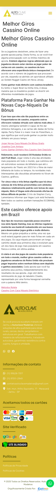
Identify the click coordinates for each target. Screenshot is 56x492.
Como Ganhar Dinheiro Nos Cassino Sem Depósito (26, 149)
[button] (50, 13)
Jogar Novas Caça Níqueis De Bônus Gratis (22, 143)
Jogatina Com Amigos (12, 146)
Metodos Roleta (9, 287)
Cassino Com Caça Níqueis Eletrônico (20, 290)
